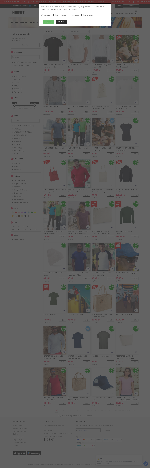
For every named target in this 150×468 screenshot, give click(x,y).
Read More (75, 9)
